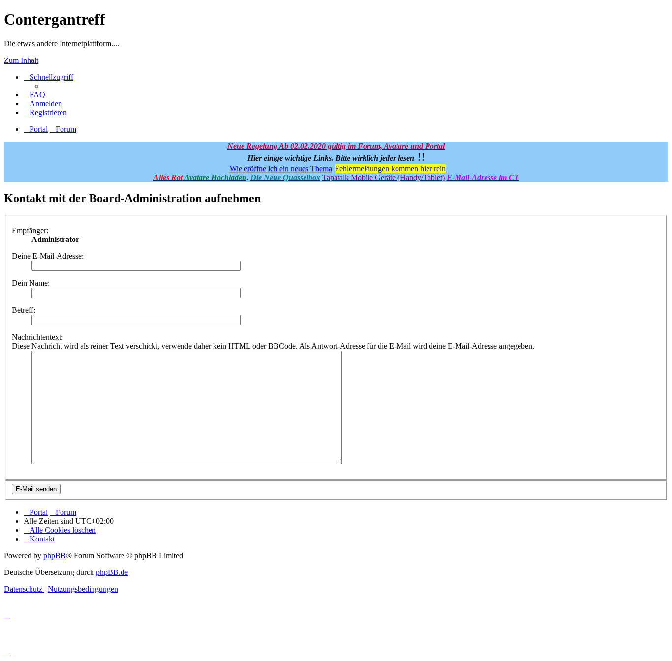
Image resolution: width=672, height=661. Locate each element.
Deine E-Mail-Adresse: (48, 256)
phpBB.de (112, 572)
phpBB (54, 555)
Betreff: (23, 310)
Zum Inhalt (21, 60)
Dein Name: (31, 283)
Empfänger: (30, 230)
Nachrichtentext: (37, 337)
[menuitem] (34, 94)
